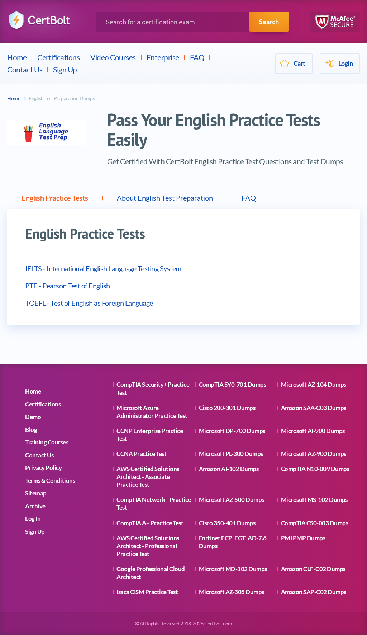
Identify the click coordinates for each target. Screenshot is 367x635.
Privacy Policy (43, 467)
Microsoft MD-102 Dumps (233, 569)
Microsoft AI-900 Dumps (313, 430)
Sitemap (36, 493)
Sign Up (65, 69)
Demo (33, 416)
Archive (35, 506)
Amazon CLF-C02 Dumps (313, 569)
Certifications (58, 57)
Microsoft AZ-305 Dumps (231, 592)
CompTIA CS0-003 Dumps (314, 523)
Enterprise (163, 57)
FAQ (197, 57)
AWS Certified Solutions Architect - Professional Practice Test (147, 546)
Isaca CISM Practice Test (147, 592)
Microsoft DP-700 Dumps (232, 430)
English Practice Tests (55, 197)
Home (17, 57)
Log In (32, 518)
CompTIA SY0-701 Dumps (232, 384)
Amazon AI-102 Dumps (229, 468)
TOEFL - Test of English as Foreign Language (89, 302)
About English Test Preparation (165, 197)
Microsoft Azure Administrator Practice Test (151, 411)
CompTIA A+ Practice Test (149, 523)
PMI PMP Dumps (303, 538)
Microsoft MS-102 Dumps (314, 499)
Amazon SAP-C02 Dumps (313, 592)
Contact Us (24, 69)
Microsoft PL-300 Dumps (231, 453)
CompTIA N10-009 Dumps (315, 468)
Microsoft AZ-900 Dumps (313, 453)
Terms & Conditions (50, 480)
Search (269, 21)
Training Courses (46, 442)
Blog (31, 429)
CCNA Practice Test (141, 453)
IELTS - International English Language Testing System (103, 268)
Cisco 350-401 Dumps (227, 523)
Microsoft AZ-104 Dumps (313, 384)
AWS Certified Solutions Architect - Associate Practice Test (147, 476)
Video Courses (113, 57)
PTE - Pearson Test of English (67, 285)
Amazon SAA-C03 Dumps (313, 407)
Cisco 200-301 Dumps (227, 407)
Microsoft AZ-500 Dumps (231, 499)
